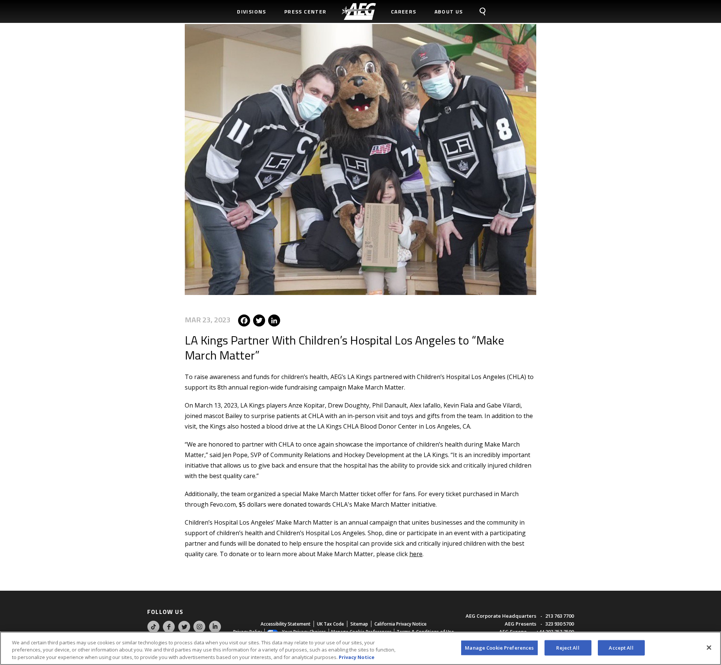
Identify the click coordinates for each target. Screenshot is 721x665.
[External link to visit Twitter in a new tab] (184, 631)
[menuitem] (359, 11)
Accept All (621, 647)
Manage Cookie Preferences (499, 647)
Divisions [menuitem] (251, 11)
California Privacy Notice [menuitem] (400, 624)
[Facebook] (244, 319)
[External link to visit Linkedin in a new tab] (215, 631)
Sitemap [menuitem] (359, 624)
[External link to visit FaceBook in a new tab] (169, 631)
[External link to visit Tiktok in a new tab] (153, 631)
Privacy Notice (356, 657)
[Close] (709, 647)
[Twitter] (259, 319)
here (415, 554)
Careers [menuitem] (403, 11)
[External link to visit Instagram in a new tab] (199, 631)
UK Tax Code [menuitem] (330, 624)
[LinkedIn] (274, 319)
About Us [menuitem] (448, 11)
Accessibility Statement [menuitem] (286, 624)
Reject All (567, 647)
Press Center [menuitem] (305, 11)
